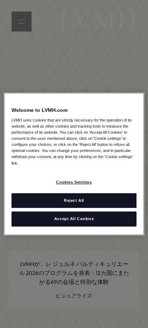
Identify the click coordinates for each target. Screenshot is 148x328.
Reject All (74, 200)
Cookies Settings (74, 182)
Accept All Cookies (74, 219)
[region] (74, 164)
